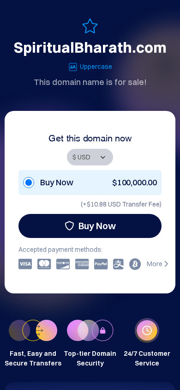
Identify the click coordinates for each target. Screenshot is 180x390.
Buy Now (97, 226)
